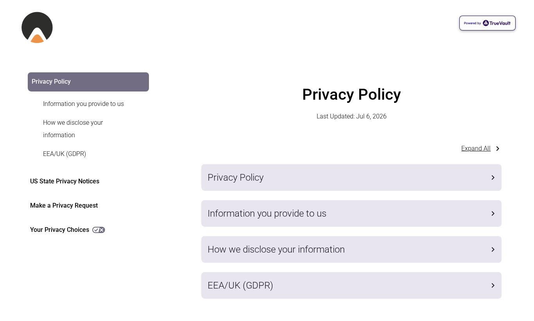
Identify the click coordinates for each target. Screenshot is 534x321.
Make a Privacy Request (64, 205)
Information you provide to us (83, 104)
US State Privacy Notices (64, 181)
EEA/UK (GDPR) (64, 154)
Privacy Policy (51, 81)
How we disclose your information (73, 129)
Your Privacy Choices (59, 229)
